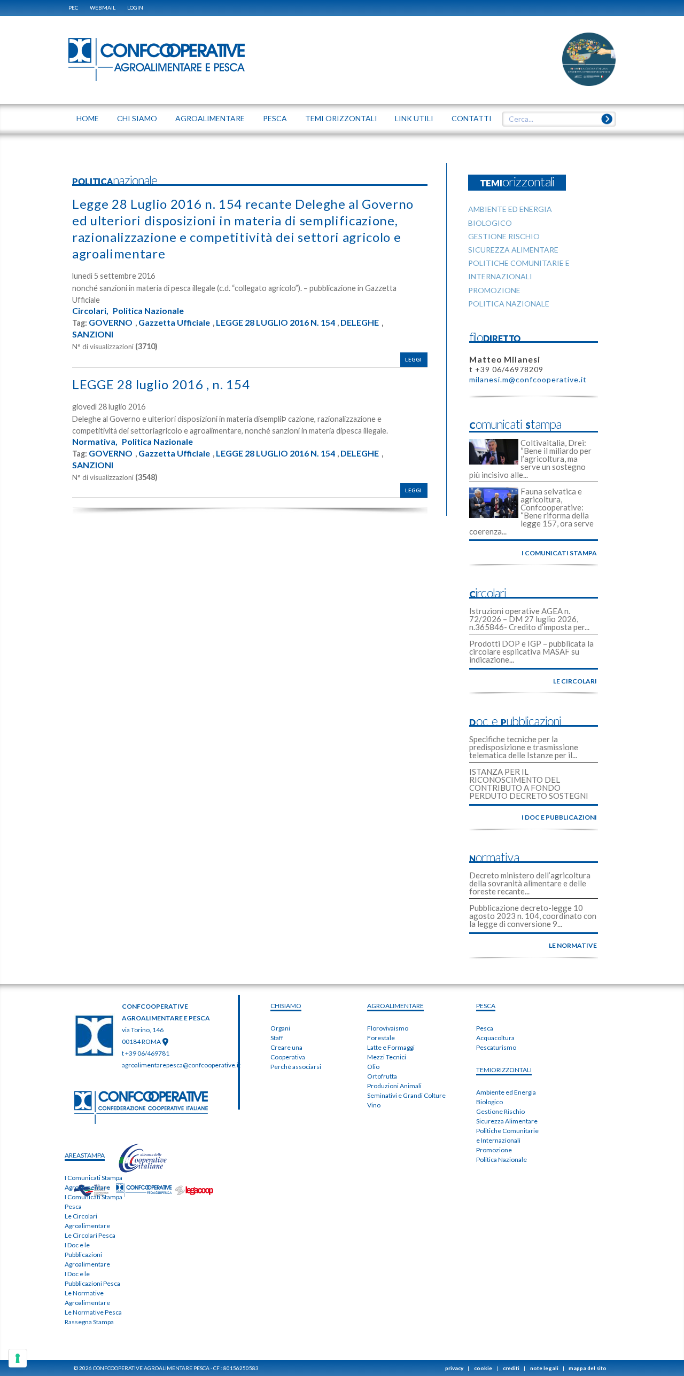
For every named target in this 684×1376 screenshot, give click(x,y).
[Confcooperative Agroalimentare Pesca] (156, 59)
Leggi (413, 360)
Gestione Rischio (500, 1111)
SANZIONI (92, 334)
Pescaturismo (496, 1047)
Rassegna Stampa (89, 1322)
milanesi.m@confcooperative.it (528, 379)
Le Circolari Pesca (90, 1235)
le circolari (575, 681)
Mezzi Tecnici (386, 1057)
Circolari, (90, 310)
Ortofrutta (382, 1076)
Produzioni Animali (394, 1086)
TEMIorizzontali (504, 1070)
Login (135, 7)
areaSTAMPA (85, 1155)
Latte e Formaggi (391, 1047)
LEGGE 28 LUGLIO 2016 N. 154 (275, 322)
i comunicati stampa (559, 553)
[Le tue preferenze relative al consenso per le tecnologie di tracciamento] (18, 1358)
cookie (483, 1368)
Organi (280, 1028)
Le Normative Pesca (93, 1312)
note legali (544, 1368)
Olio (373, 1067)
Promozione (494, 1150)
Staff (276, 1038)
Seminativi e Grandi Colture (406, 1095)
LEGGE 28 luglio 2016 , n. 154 (161, 384)
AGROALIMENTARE (395, 1006)
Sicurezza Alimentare (507, 1121)
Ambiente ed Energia (506, 1092)
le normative (573, 945)
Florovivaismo (387, 1028)
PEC (73, 7)
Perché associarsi (295, 1067)
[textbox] (555, 119)
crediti (511, 1368)
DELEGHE (359, 322)
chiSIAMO (285, 1006)
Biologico (489, 1102)
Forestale (381, 1038)
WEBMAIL (102, 7)
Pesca (484, 1028)
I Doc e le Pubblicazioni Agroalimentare (87, 1254)
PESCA (485, 1006)
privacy (454, 1368)
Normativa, (95, 441)
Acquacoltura (495, 1038)
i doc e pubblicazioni (559, 817)
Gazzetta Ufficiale (174, 322)
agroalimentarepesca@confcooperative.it (181, 1065)
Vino (373, 1105)
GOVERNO (111, 322)
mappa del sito (588, 1368)
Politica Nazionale (148, 310)
